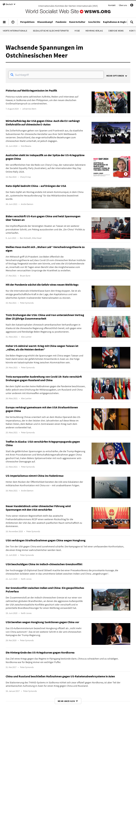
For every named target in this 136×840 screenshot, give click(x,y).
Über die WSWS (116, 30)
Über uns (123, 5)
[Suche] (132, 23)
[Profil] (131, 5)
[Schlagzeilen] (13, 23)
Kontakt (111, 5)
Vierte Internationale (15, 30)
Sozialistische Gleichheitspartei (51, 30)
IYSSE (77, 30)
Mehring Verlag (94, 30)
